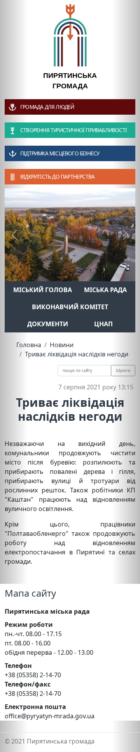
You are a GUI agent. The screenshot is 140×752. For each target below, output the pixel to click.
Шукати (123, 370)
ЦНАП (103, 324)
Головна (28, 345)
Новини (62, 345)
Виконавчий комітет (70, 307)
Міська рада (105, 290)
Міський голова (42, 290)
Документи (47, 324)
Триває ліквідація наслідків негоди (76, 354)
